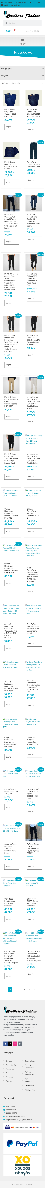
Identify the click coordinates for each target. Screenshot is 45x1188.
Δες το (8, 127)
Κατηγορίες (6, 68)
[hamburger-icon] (22, 40)
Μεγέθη (4, 75)
